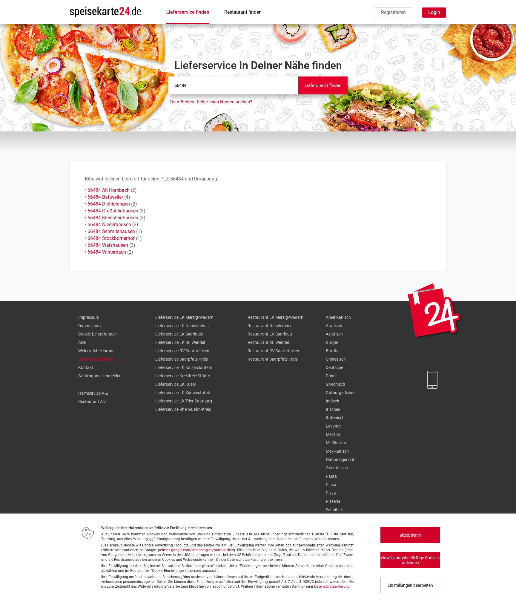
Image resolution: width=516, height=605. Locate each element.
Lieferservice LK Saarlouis (179, 334)
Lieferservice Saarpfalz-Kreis (181, 359)
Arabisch (334, 325)
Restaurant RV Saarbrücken (273, 350)
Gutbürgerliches (340, 392)
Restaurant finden (243, 12)
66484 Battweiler (105, 197)
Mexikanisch (337, 451)
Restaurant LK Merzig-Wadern (275, 317)
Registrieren (393, 12)
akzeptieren (410, 535)
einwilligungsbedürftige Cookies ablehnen (410, 560)
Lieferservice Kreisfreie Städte (182, 375)
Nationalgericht (340, 459)
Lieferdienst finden (323, 85)
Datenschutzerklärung (332, 586)
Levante (333, 426)
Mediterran (336, 442)
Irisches (333, 409)
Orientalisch (337, 467)
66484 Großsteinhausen (112, 211)
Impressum (88, 317)
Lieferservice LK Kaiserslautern (183, 367)
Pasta (331, 476)
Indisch (332, 401)
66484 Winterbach (106, 252)
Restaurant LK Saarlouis (270, 334)
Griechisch (335, 384)
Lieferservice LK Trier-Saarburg (183, 401)
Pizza (331, 493)
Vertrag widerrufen (95, 359)
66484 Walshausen (107, 245)
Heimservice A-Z (93, 393)
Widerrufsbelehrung (96, 350)
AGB (82, 342)
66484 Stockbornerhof (111, 238)
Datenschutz (90, 325)
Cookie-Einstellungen (97, 334)
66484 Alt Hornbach (108, 190)
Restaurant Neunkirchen (270, 325)
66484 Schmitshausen (111, 231)
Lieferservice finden (187, 12)
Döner (331, 375)
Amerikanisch (338, 317)
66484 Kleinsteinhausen (112, 217)
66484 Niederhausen (109, 224)
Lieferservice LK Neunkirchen (182, 325)
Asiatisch (334, 334)
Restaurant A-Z (92, 401)
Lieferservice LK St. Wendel (180, 342)
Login (434, 12)
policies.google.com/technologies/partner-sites (196, 550)
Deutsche (334, 367)
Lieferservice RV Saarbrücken (182, 350)
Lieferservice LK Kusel (175, 384)
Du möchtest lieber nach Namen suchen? (211, 102)
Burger (332, 342)
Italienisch (335, 417)
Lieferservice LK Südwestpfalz (183, 392)
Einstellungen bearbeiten (410, 585)
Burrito (332, 350)
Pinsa (331, 484)
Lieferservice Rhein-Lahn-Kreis (183, 409)
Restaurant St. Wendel (268, 342)
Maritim (333, 434)
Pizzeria (333, 501)
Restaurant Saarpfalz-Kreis (273, 359)
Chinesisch (336, 359)
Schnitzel (334, 509)
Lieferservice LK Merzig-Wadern (184, 317)
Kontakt (85, 367)
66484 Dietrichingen (108, 204)
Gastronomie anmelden (100, 375)
